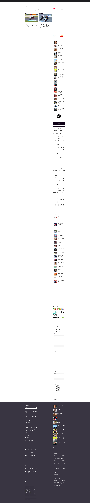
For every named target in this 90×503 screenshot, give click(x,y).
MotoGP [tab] (55, 128)
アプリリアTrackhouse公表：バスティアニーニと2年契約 (31, 462)
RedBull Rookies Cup (57, 366)
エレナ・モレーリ (27, 490)
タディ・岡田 (34, 493)
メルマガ (27, 6)
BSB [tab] (61, 128)
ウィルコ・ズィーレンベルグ (28, 489)
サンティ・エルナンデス (28, 492)
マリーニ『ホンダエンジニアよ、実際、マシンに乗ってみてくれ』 (31, 477)
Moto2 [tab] (58, 136)
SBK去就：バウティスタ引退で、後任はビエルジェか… (31, 456)
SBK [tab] (58, 128)
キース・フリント (31, 490)
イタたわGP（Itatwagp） (57, 315)
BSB (41, 4)
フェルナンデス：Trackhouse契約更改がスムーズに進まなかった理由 (31, 465)
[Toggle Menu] (1, 1)
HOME (56, 324)
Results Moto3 (58, 331)
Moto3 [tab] (62, 136)
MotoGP (30, 4)
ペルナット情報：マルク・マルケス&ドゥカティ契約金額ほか (31, 443)
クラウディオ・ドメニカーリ (28, 491)
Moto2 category (58, 328)
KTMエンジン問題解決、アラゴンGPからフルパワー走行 (31, 472)
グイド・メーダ (33, 491)
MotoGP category (58, 326)
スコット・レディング (27, 493)
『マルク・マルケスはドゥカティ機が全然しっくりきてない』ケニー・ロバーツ (31, 446)
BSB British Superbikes (58, 334)
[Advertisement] (59, 16)
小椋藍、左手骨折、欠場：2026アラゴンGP (31, 440)
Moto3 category (58, 330)
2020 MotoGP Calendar (47, 4)
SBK (33, 4)
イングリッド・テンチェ (33, 488)
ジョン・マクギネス (32, 492)
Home (27, 4)
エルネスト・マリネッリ (33, 489)
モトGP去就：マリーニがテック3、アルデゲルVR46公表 (31, 438)
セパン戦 (31, 493)
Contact (62, 4)
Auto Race (54, 4)
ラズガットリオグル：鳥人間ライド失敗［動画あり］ (31, 453)
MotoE (55, 336)
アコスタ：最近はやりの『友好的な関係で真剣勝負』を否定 (31, 469)
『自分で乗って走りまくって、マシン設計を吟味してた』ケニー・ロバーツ (31, 449)
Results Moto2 (58, 329)
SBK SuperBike (57, 333)
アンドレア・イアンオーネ (28, 488)
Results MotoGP (58, 327)
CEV (55, 337)
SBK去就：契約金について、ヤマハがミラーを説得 (31, 459)
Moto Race (37, 4)
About (58, 4)
